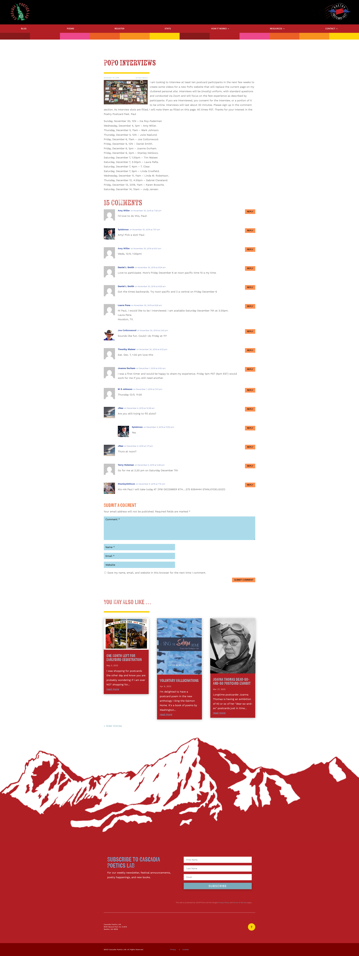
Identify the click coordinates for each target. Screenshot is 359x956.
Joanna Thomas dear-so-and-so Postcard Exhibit (232, 682)
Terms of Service (240, 903)
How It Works (219, 29)
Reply (250, 211)
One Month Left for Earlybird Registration (124, 658)
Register (119, 29)
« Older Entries (113, 725)
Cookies (185, 950)
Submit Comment (243, 580)
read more (112, 689)
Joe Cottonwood (127, 330)
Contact (330, 29)
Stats (168, 29)
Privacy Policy (223, 903)
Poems (70, 29)
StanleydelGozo (126, 483)
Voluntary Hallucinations (179, 681)
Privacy (173, 950)
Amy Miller (124, 210)
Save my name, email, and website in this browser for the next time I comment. (156, 572)
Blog (24, 29)
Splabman (123, 229)
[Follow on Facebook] (251, 927)
